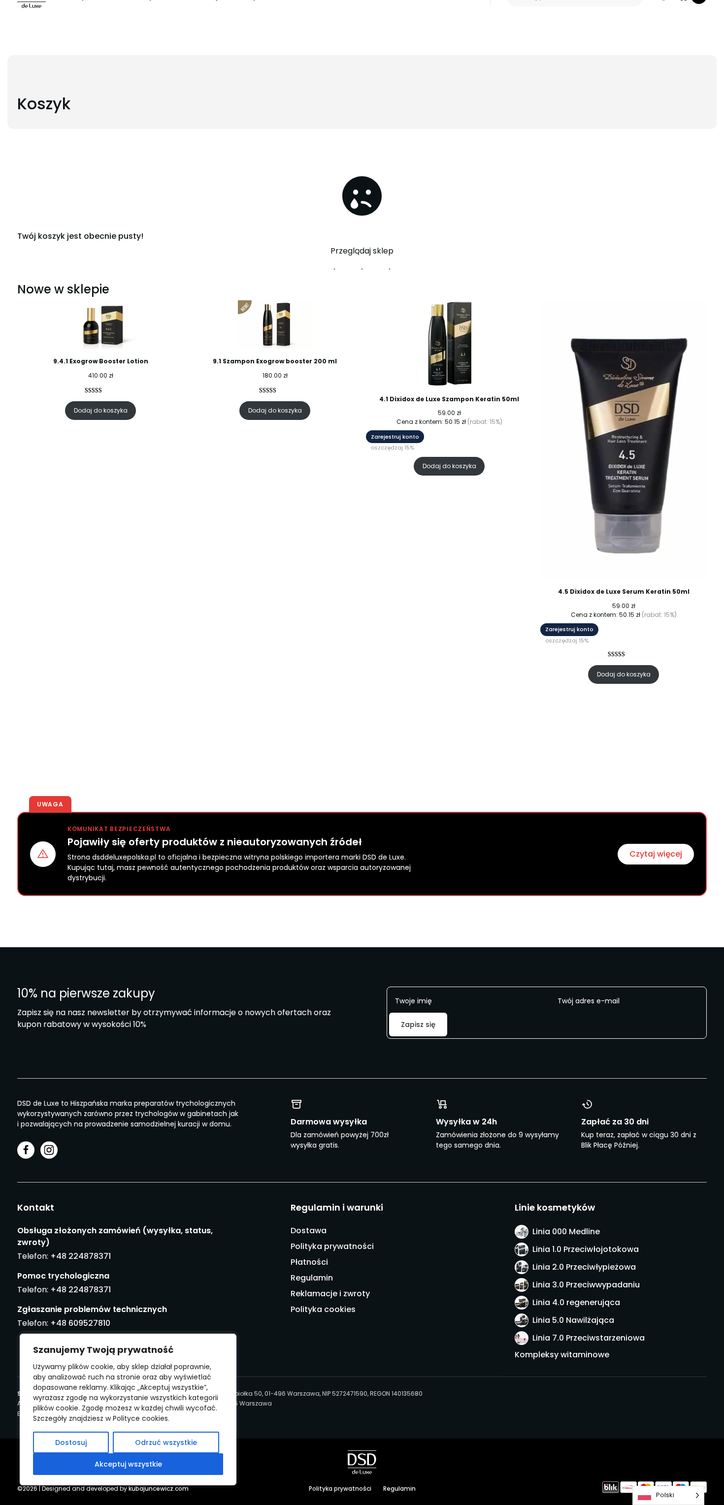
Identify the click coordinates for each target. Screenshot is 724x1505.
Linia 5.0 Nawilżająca (573, 1320)
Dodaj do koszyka (101, 410)
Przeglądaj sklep (362, 250)
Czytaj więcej (655, 854)
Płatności (309, 1262)
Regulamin (312, 1277)
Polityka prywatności (332, 1246)
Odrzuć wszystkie (166, 1442)
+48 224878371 (80, 1256)
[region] (128, 1409)
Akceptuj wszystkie (128, 1464)
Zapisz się (418, 1024)
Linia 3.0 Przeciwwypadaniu (586, 1284)
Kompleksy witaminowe (562, 1354)
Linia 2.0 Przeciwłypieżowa (584, 1267)
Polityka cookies (323, 1309)
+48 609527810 (80, 1323)
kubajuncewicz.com (159, 1488)
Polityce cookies (140, 1418)
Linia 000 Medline (566, 1231)
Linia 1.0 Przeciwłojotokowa (585, 1249)
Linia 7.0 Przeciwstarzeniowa (588, 1338)
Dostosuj (71, 1442)
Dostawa (309, 1230)
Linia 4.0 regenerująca (576, 1302)
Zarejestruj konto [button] (395, 437)
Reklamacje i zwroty (330, 1293)
